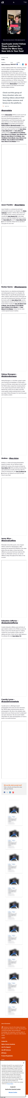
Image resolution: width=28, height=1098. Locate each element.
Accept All (12, 1086)
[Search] (13, 2)
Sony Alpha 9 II (19, 130)
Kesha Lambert (5, 125)
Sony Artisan (4, 123)
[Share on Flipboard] (26, 64)
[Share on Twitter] (20, 64)
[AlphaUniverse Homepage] (2, 2)
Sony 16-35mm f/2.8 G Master (15, 305)
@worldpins (20, 205)
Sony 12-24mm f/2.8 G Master (15, 139)
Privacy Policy (10, 1083)
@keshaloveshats (15, 125)
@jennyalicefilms (8, 540)
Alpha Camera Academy (8, 1044)
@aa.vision (14, 458)
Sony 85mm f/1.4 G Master (17, 132)
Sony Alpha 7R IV (7, 130)
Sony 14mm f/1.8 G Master (8, 141)
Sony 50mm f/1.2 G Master (14, 136)
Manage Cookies (13, 1092)
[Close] (23, 1063)
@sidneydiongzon (9, 376)
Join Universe (6, 1050)
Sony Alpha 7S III (16, 300)
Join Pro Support (6, 1047)
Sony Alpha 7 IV (5, 468)
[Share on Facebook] (17, 64)
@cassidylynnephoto (10, 701)
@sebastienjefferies (9, 623)
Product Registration (7, 1055)
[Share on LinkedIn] (23, 64)
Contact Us (4, 1041)
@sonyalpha (13, 83)
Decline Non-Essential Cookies (13, 1089)
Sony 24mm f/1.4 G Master (8, 134)
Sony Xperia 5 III (12, 216)
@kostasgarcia (20, 287)
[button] (25, 2)
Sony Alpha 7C (7, 219)
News (4, 1053)
